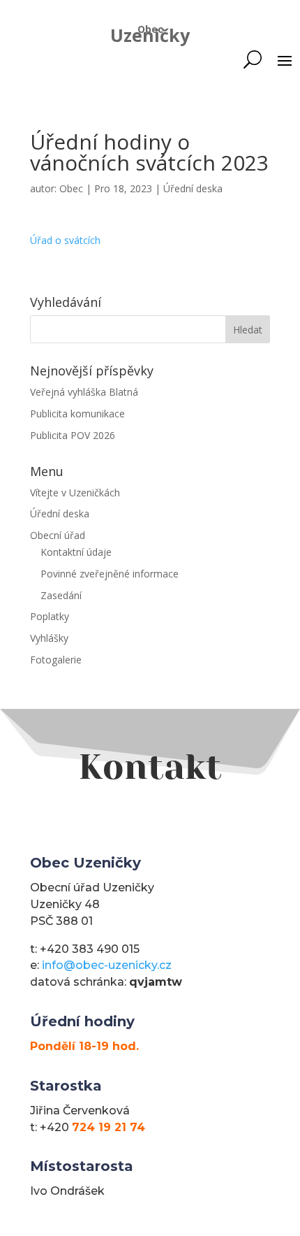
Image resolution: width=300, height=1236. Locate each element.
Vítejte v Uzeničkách (75, 492)
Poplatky (49, 616)
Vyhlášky (49, 638)
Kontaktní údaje (76, 552)
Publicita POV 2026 (72, 435)
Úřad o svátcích (65, 240)
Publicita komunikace (77, 413)
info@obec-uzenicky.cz (107, 965)
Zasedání (61, 595)
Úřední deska (193, 188)
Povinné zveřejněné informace (109, 573)
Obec (71, 188)
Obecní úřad (57, 535)
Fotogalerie (56, 659)
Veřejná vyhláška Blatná (84, 391)
